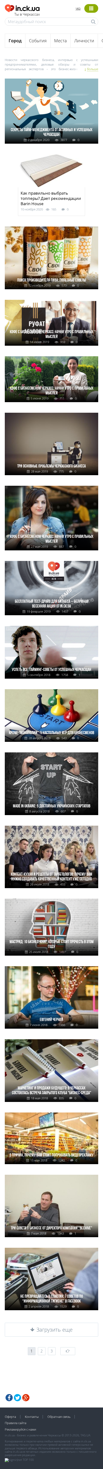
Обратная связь (58, 1416)
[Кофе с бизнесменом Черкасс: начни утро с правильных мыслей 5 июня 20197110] (51, 358)
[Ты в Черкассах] (22, 8)
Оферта (10, 1416)
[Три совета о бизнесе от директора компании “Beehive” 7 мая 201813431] (51, 1176)
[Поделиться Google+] (25, 1397)
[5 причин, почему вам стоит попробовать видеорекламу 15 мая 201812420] (51, 1114)
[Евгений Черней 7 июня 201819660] (51, 968)
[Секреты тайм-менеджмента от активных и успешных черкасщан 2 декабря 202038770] (51, 80)
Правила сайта (15, 1423)
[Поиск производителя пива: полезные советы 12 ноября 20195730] (51, 228)
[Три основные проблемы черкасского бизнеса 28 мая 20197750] (51, 414)
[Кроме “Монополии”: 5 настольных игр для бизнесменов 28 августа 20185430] (51, 691)
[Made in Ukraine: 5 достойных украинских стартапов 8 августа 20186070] (51, 754)
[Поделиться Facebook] (9, 1397)
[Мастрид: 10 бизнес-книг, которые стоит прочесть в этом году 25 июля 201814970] (51, 900)
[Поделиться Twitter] (17, 1397)
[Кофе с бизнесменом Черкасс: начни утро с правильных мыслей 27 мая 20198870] (51, 487)
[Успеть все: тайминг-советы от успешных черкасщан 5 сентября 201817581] (51, 627)
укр (78, 8)
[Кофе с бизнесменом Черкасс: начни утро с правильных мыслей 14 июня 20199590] (51, 301)
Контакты (32, 1416)
